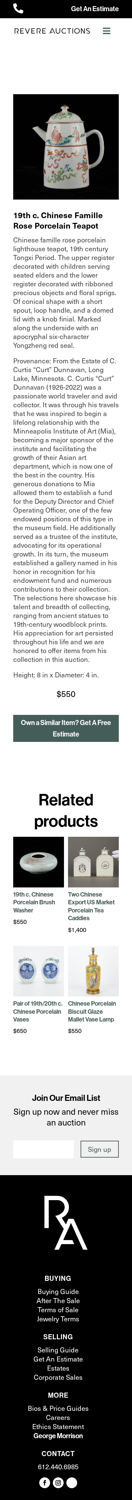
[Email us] (71, 1482)
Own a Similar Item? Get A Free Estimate (66, 728)
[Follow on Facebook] (44, 1482)
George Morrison (58, 1435)
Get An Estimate (95, 8)
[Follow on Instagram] (58, 1482)
